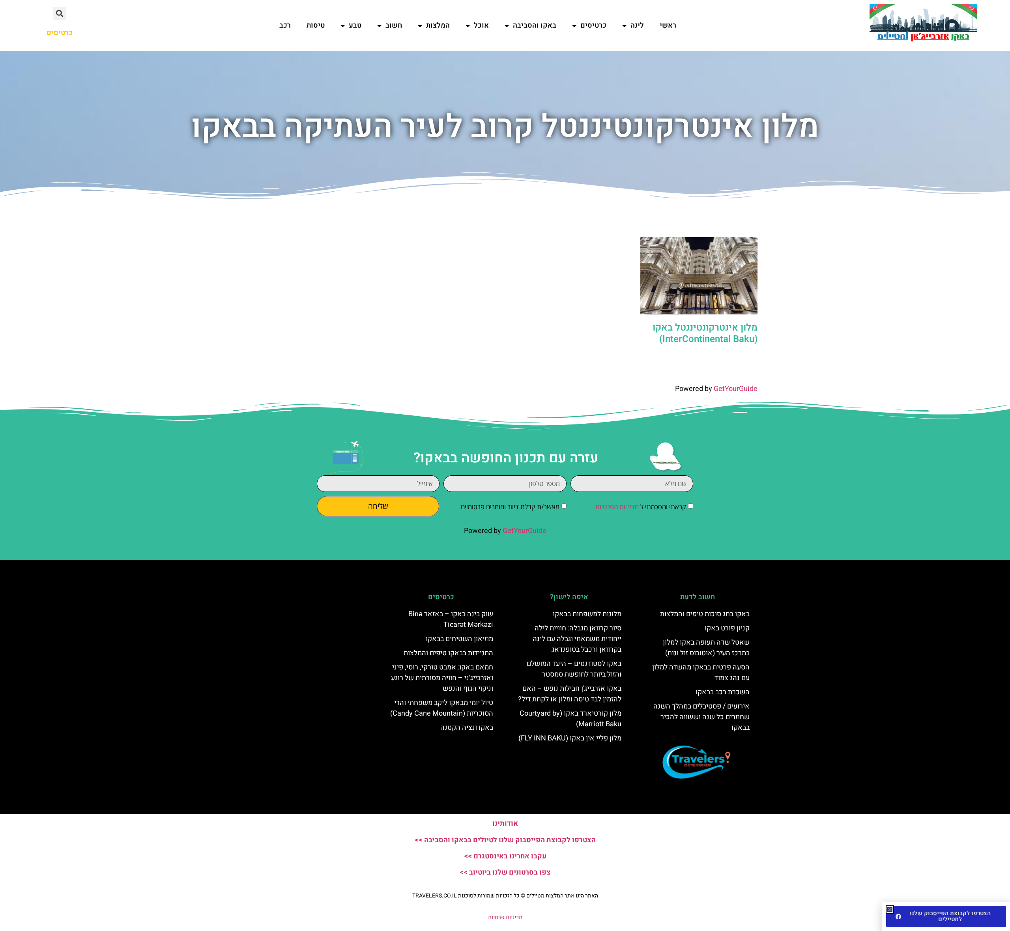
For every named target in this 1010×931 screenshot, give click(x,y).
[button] (59, 13)
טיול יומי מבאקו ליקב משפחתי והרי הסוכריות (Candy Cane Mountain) (441, 708)
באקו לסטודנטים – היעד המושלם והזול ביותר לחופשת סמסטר (574, 669)
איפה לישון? (569, 597)
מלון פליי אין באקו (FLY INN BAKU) (569, 738)
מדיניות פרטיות (505, 917)
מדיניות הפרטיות (617, 506)
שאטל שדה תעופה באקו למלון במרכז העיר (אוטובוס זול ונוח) (706, 647)
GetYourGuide (736, 388)
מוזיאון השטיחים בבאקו (459, 639)
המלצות (438, 25)
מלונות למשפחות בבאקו (587, 614)
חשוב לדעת (697, 597)
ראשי (668, 25)
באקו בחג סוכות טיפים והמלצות (705, 614)
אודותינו (505, 823)
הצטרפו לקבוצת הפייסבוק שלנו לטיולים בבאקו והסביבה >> (505, 840)
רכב (285, 25)
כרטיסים (593, 25)
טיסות (316, 25)
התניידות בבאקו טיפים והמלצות (448, 653)
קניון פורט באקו (727, 628)
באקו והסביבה (534, 25)
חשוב (393, 25)
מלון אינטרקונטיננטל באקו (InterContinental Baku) (705, 333)
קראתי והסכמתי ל (640, 506)
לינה (637, 25)
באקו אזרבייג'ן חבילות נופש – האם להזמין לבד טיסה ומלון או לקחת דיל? (569, 694)
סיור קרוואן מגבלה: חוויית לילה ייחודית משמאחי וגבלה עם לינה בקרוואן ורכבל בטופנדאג (577, 639)
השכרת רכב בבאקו (723, 692)
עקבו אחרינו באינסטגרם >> (505, 856)
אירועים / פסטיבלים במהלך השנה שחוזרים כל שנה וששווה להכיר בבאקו (701, 717)
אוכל (481, 25)
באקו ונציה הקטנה (466, 727)
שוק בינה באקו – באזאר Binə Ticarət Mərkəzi (450, 619)
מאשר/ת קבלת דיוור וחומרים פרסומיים (510, 506)
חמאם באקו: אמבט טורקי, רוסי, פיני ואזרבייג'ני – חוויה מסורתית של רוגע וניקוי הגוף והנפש (442, 678)
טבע (355, 25)
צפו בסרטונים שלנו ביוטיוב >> (505, 872)
